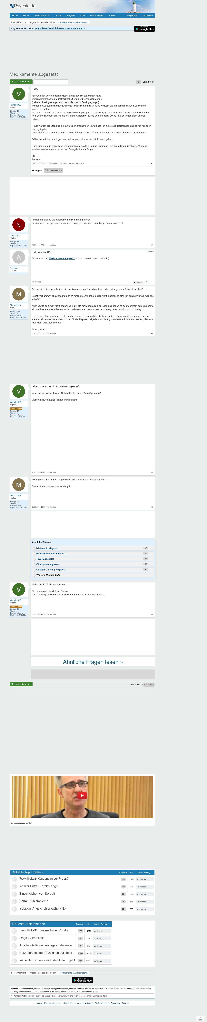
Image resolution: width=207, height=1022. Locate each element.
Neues (26, 15)
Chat (82, 15)
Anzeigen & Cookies (84, 1003)
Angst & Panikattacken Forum (43, 972)
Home (15, 15)
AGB (97, 1003)
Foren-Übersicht (18, 972)
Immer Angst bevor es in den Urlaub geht (47, 960)
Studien (112, 15)
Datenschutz (69, 1003)
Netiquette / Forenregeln (110, 1003)
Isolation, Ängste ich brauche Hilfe (42, 908)
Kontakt (39, 1003)
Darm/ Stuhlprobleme (33, 901)
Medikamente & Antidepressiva (73, 972)
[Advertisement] (93, 636)
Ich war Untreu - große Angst (38, 886)
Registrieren (132, 15)
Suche (58, 15)
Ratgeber (71, 15)
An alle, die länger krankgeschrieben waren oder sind (55, 945)
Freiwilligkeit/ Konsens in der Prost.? (43, 878)
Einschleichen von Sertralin (37, 893)
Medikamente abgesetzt (34, 74)
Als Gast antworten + (21, 81)
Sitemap (125, 1003)
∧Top (200, 1019)
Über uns (48, 1003)
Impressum (58, 1003)
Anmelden (148, 15)
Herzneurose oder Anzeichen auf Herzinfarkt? (50, 952)
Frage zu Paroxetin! (32, 937)
